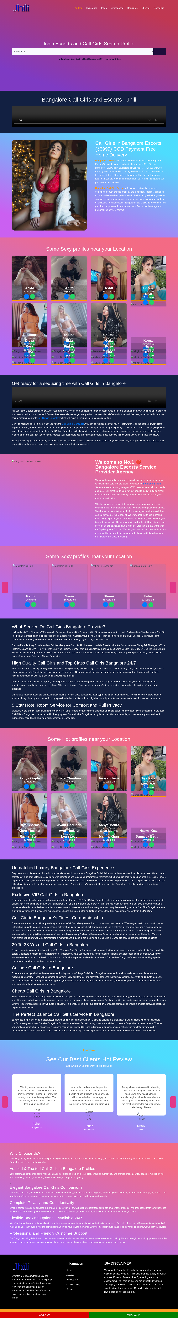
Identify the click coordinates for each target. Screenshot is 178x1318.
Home (69, 1270)
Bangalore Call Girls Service (110, 188)
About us (70, 1275)
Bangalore (132, 8)
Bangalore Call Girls (105, 160)
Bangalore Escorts (152, 484)
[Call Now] (26, 296)
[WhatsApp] (32, 296)
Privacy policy (72, 1280)
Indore (104, 8)
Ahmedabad (117, 8)
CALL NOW (44, 1315)
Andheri (78, 8)
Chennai (146, 8)
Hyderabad (91, 8)
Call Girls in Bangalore (49, 418)
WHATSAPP (133, 1315)
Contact (69, 1289)
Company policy (73, 1284)
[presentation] (5, 587)
